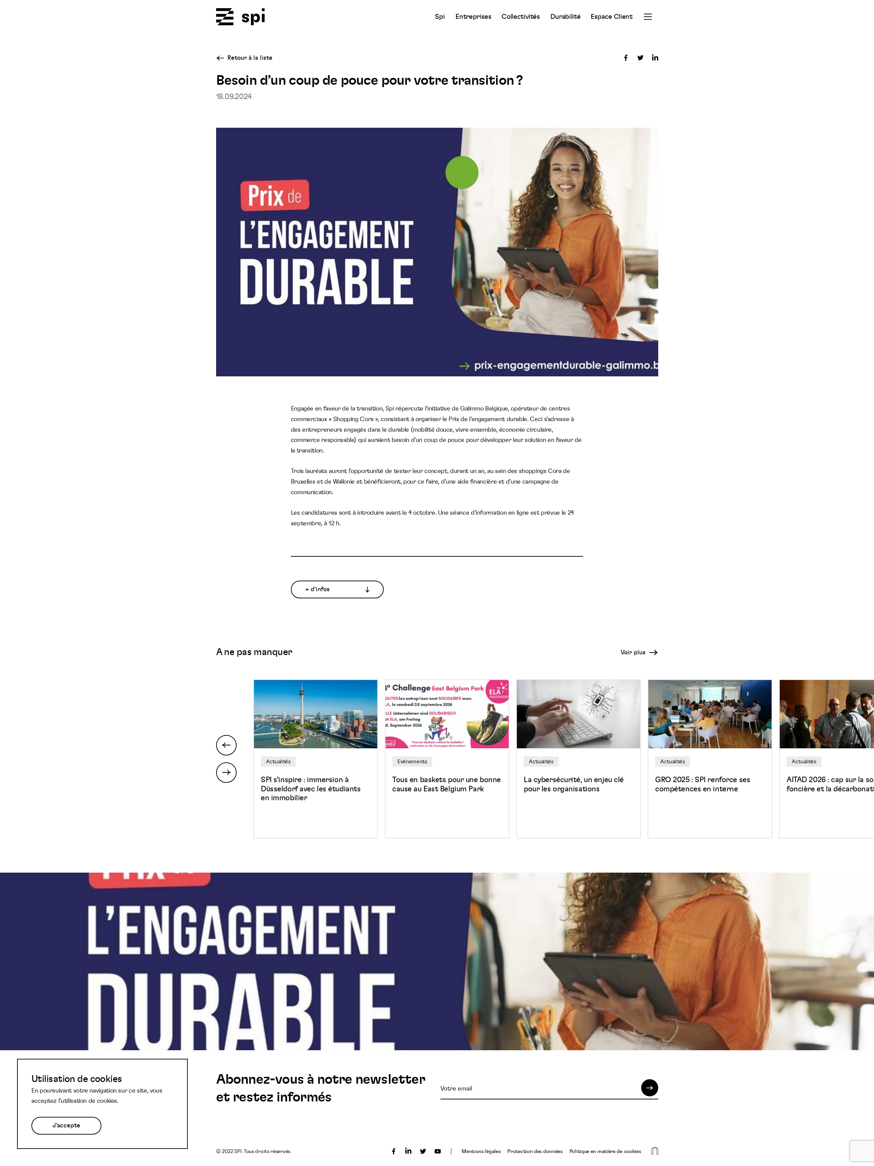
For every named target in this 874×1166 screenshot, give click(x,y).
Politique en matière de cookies (605, 1151)
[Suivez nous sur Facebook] (394, 1151)
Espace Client (611, 16)
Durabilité (565, 16)
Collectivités (521, 16)
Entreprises (473, 16)
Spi (440, 16)
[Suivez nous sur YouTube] (438, 1151)
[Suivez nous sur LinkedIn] (408, 1151)
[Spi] (240, 17)
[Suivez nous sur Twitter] (423, 1151)
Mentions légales (481, 1151)
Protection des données (534, 1151)
